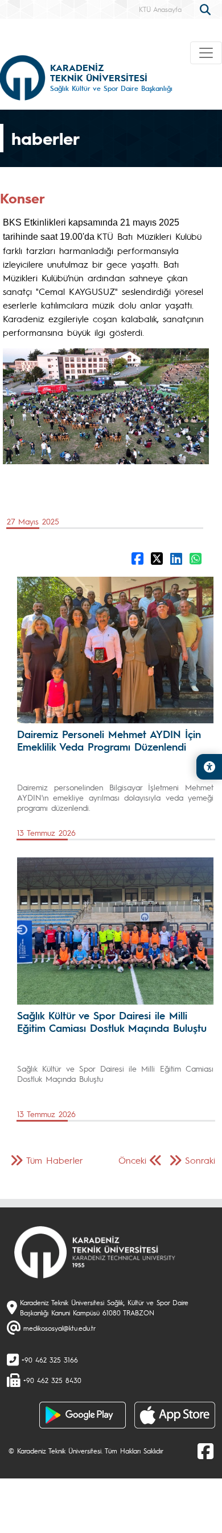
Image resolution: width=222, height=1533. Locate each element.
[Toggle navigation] (206, 52)
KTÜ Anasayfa (160, 9)
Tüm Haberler (54, 1160)
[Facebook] (205, 1451)
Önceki (132, 1160)
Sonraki (200, 1160)
